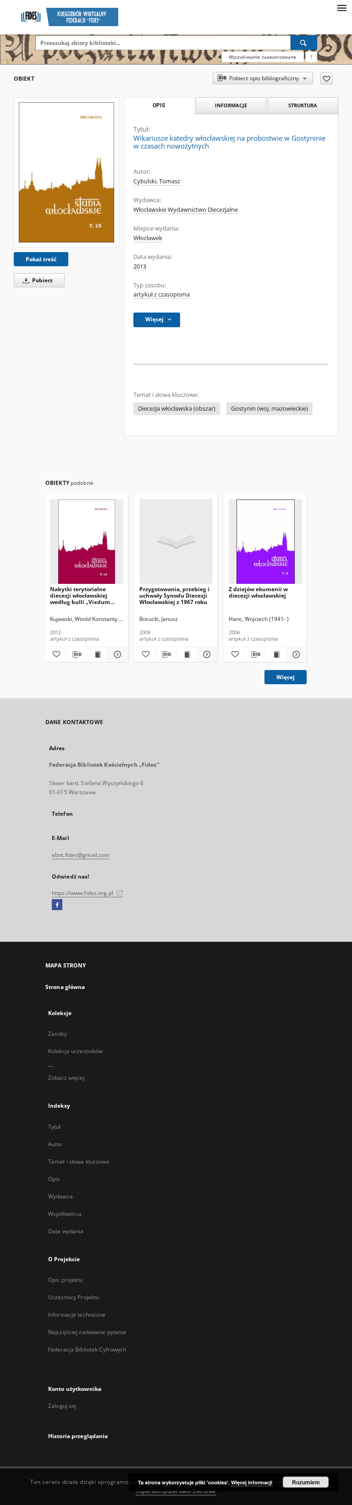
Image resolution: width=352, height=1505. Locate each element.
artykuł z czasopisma (161, 294)
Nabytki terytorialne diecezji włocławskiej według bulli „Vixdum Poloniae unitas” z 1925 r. (84, 595)
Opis (54, 1179)
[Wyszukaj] (304, 42)
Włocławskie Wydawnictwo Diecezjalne (185, 210)
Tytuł (54, 1127)
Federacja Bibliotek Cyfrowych (87, 1349)
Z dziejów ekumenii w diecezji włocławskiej (258, 592)
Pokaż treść (41, 259)
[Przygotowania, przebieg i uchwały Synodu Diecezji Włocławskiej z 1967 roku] (176, 542)
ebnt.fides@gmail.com (81, 855)
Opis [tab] (159, 105)
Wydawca (60, 1196)
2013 (139, 266)
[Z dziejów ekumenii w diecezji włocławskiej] (265, 542)
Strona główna (65, 987)
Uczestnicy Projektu (73, 1297)
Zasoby (57, 1034)
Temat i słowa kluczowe (79, 1161)
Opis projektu (65, 1280)
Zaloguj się (62, 1406)
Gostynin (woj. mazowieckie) (269, 408)
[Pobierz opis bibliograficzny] (76, 654)
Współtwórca (65, 1214)
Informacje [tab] (231, 105)
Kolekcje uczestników (75, 1051)
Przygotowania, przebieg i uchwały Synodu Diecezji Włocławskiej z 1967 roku (174, 595)
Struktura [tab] (302, 105)
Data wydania (65, 1231)
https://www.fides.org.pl (83, 893)
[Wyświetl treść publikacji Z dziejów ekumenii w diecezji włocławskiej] (276, 654)
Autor (55, 1144)
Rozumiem (306, 1482)
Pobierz (42, 280)
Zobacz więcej (66, 1078)
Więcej (285, 677)
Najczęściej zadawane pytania (87, 1332)
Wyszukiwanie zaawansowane (263, 57)
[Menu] (341, 7)
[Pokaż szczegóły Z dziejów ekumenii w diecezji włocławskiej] (295, 654)
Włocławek (147, 238)
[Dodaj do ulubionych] (326, 78)
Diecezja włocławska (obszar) (176, 408)
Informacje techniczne (77, 1314)
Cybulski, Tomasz (156, 181)
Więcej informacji (251, 1482)
